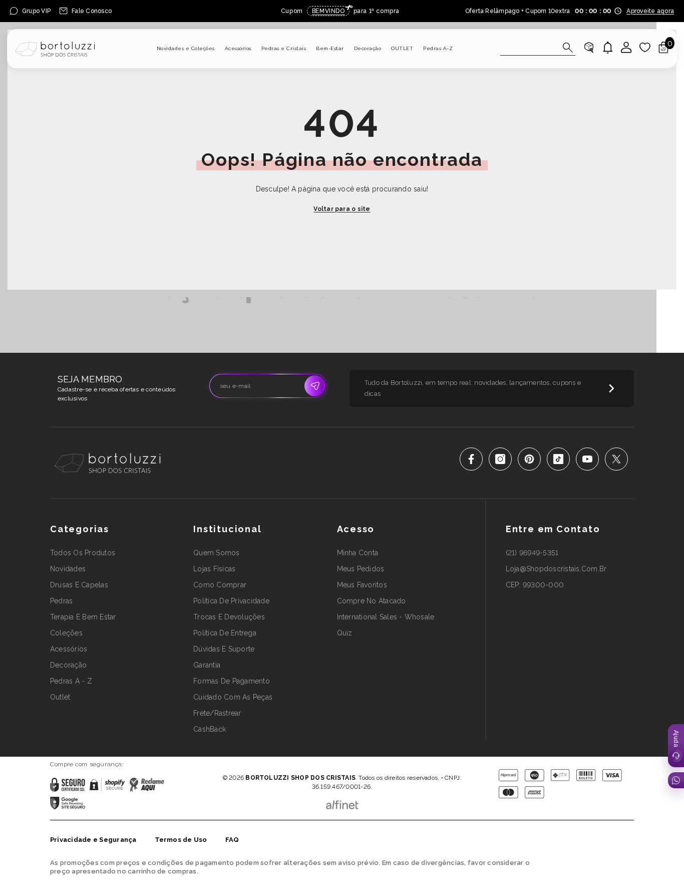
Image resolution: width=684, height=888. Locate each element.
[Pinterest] (529, 459)
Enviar (314, 385)
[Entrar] (626, 48)
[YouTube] (587, 459)
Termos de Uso (181, 839)
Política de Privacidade (313, 763)
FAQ (232, 839)
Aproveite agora (650, 11)
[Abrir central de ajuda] (676, 745)
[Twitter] (616, 459)
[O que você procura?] (537, 48)
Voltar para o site (341, 208)
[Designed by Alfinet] (342, 802)
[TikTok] (558, 459)
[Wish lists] (644, 48)
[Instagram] (500, 459)
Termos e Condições (374, 763)
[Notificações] (607, 48)
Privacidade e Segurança (93, 839)
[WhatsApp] (676, 780)
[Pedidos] (589, 48)
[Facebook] (471, 459)
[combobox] (528, 47)
